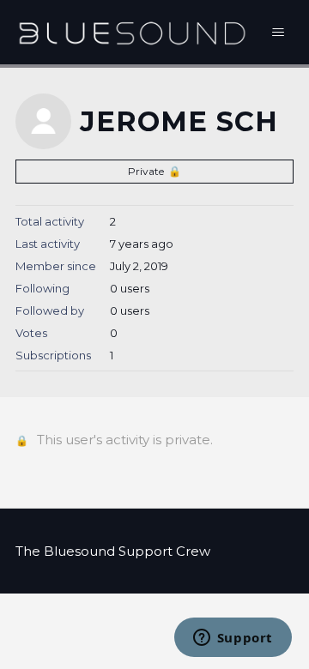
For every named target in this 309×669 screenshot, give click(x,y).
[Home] (131, 32)
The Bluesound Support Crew (112, 551)
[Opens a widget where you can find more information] (232, 639)
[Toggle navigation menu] (278, 32)
